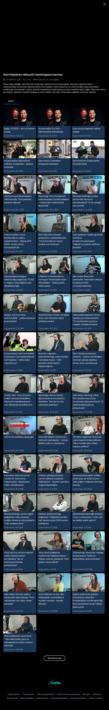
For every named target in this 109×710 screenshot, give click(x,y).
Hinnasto (97, 694)
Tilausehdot (28, 694)
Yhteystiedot (42, 698)
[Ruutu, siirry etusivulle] (54, 683)
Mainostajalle (26, 698)
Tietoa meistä (95, 698)
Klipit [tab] (11, 101)
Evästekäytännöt (59, 698)
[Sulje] (104, 4)
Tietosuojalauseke (46, 694)
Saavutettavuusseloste (68, 694)
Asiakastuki (12, 698)
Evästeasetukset (78, 698)
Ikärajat (86, 694)
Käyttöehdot (14, 694)
